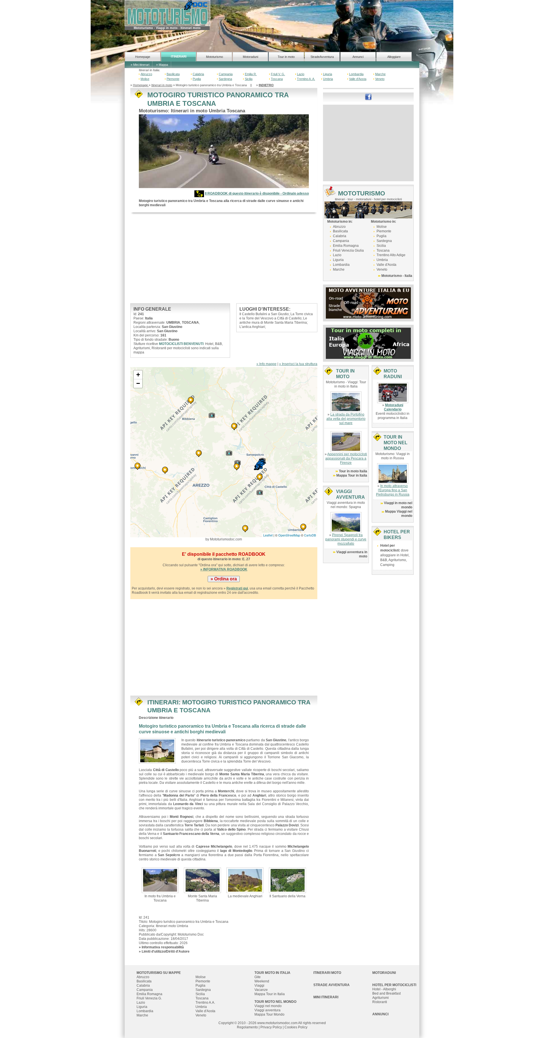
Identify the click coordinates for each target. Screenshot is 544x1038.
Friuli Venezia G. (149, 998)
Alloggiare (394, 56)
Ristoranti (379, 1002)
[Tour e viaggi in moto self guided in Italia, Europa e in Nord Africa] (368, 343)
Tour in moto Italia (353, 471)
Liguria (327, 74)
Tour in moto (286, 56)
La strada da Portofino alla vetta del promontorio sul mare (346, 418)
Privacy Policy (271, 1027)
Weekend (261, 981)
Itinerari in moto (161, 85)
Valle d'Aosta (357, 79)
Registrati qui (237, 588)
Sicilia (248, 79)
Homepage (142, 56)
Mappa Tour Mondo (269, 1014)
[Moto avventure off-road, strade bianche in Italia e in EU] (368, 303)
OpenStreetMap (289, 535)
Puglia (197, 79)
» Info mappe (266, 364)
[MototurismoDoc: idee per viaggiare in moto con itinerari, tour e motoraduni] (167, 13)
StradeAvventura (322, 56)
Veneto (379, 79)
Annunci (358, 56)
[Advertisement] (223, 258)
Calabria (198, 74)
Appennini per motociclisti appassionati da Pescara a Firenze (346, 458)
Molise (145, 79)
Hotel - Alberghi (384, 989)
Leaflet (268, 535)
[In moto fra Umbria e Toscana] (160, 880)
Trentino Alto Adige (391, 255)
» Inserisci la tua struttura (298, 364)
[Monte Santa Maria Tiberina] (202, 880)
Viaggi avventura (267, 1010)
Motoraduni (250, 56)
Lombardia (356, 74)
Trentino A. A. (306, 79)
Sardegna (225, 79)
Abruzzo (146, 74)
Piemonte (173, 79)
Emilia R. (251, 74)
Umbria (328, 79)
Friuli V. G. (278, 74)
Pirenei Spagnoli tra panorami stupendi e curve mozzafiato (345, 539)
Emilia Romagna (346, 246)
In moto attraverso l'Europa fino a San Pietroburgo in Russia (392, 490)
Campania (226, 74)
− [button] (138, 383)
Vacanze (261, 990)
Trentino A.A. (205, 1003)
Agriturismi (380, 998)
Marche (380, 74)
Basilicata (173, 74)
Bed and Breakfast (386, 993)
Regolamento (247, 1027)
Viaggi (259, 986)
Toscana (277, 79)
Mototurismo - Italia (396, 276)
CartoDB (310, 535)
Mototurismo (214, 56)
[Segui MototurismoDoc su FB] (368, 96)
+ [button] (138, 374)
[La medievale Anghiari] (245, 880)
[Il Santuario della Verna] (287, 880)
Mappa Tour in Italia (351, 475)
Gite (257, 977)
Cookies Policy (295, 1027)
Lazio (300, 74)
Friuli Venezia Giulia (348, 250)
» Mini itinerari (140, 64)
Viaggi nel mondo (268, 1006)
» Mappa (162, 64)
